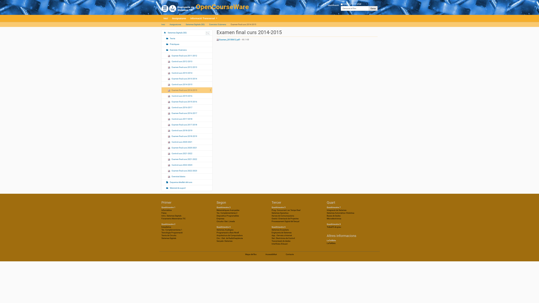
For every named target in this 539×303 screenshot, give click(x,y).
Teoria (172, 38)
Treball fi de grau (334, 227)
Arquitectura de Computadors (230, 235)
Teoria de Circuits (168, 235)
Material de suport (177, 188)
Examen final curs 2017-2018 (184, 125)
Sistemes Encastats (280, 230)
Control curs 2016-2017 (181, 107)
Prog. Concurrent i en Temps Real (286, 210)
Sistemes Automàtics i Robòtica (340, 213)
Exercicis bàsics (178, 176)
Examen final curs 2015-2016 (184, 102)
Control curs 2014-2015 (181, 84)
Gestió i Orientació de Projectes (285, 218)
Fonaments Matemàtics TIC (173, 218)
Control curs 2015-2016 (181, 96)
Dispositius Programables (228, 216)
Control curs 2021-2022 (181, 153)
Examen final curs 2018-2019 (184, 136)
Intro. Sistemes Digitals (171, 216)
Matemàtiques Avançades (228, 210)
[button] (218, 18)
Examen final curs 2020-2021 (184, 148)
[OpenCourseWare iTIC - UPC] (205, 7)
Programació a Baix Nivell (228, 232)
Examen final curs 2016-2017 (184, 113)
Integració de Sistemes (336, 210)
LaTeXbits (331, 243)
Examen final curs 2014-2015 (184, 90)
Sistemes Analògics (225, 230)
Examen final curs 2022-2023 (184, 171)
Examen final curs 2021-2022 (184, 159)
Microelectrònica (334, 218)
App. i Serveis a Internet (282, 235)
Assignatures (179, 18)
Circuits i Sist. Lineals (226, 221)
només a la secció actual (352, 4)
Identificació (333, 5)
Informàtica (166, 210)
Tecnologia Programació (172, 232)
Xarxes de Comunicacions (283, 216)
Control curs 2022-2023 (181, 165)
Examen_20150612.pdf (229, 39)
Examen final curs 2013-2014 (184, 79)
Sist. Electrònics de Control (283, 238)
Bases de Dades (334, 216)
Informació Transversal (202, 18)
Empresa (220, 218)
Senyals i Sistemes (224, 241)
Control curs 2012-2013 (181, 61)
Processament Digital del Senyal (285, 221)
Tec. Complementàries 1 (171, 230)
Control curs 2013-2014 (181, 73)
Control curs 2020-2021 (181, 142)
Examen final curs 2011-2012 (184, 56)
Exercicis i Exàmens (217, 24)
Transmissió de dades (281, 241)
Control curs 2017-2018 (181, 119)
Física (163, 213)
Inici (166, 18)
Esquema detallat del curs (180, 182)
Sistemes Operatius (280, 213)
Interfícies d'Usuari (280, 244)
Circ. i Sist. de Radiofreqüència (230, 238)
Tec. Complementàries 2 (227, 213)
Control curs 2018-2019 (181, 130)
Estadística (166, 227)
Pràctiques (174, 44)
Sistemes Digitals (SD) (195, 24)
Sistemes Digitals (168, 238)
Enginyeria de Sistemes (282, 232)
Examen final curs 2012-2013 (184, 67)
